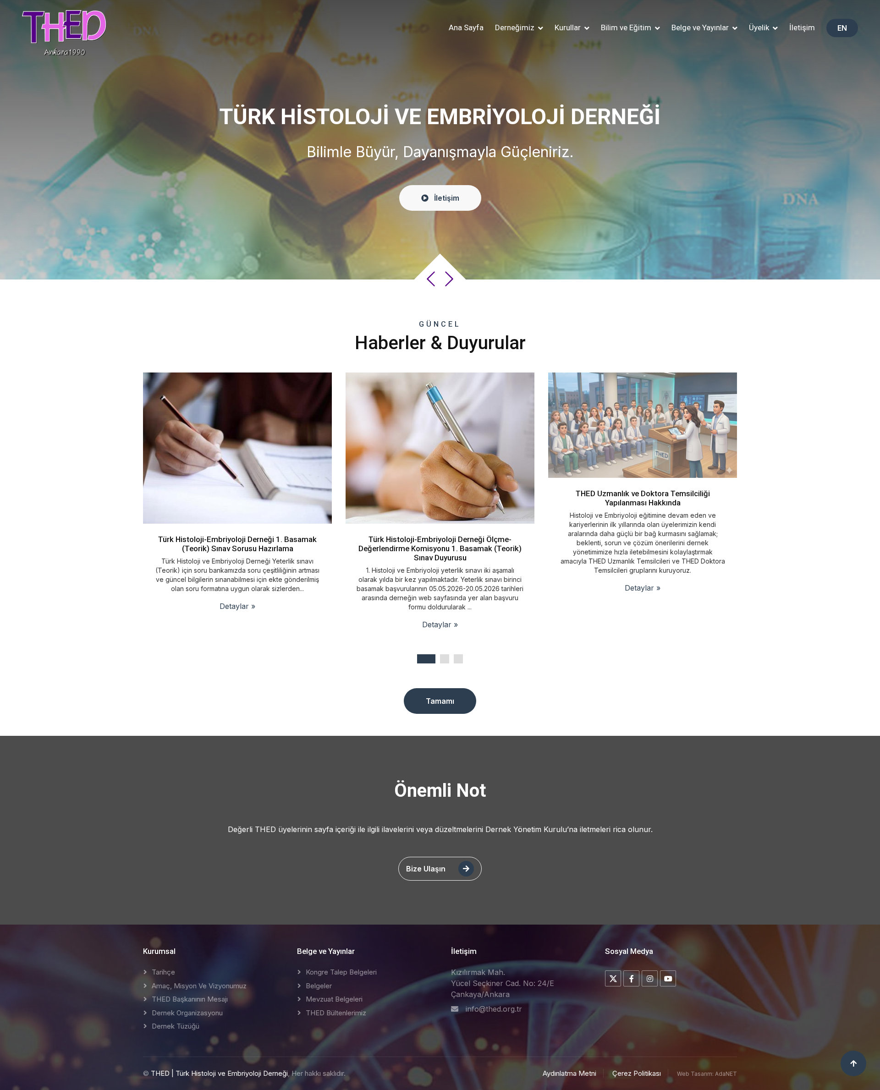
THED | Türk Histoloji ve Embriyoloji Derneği (219, 1073)
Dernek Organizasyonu (187, 1012)
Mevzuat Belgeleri (334, 999)
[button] (519, 28)
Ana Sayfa (466, 27)
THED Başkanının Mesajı (190, 999)
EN (842, 28)
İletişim (802, 27)
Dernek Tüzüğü (175, 1026)
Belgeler (319, 985)
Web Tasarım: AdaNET (707, 1073)
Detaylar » (238, 624)
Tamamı (440, 701)
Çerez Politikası (636, 1073)
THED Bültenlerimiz (336, 1012)
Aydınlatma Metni (569, 1073)
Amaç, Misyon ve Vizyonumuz (199, 985)
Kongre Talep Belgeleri (341, 972)
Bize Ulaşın (426, 868)
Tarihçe (163, 972)
